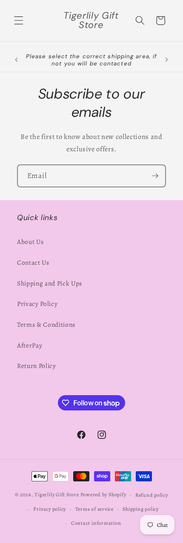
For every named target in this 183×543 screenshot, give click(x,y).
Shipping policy (141, 509)
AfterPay (29, 345)
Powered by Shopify (103, 495)
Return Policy (36, 365)
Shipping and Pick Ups (49, 283)
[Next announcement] (166, 60)
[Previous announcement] (16, 60)
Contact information (96, 523)
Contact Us (33, 262)
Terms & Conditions (46, 324)
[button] (19, 20)
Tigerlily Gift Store (56, 495)
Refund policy (151, 495)
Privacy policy (49, 509)
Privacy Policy (37, 303)
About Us (30, 241)
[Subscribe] (155, 175)
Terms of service (94, 509)
